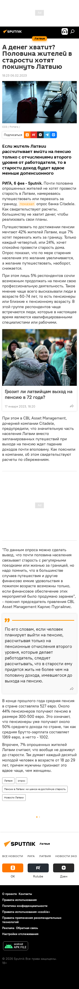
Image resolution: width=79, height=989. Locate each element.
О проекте (9, 894)
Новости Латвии (14, 797)
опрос (21, 780)
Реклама (8, 928)
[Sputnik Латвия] (13, 33)
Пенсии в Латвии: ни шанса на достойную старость (35, 789)
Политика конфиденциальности (24, 906)
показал (27, 203)
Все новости (12, 856)
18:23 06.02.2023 (14, 75)
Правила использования (19, 900)
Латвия (8, 780)
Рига (31, 856)
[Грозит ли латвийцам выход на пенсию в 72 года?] (39, 357)
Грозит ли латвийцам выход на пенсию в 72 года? (38, 394)
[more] (71, 406)
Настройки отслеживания (20, 934)
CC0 (4, 126)
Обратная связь (27, 928)
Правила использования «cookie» (26, 912)
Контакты (25, 894)
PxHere (14, 126)
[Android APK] (16, 946)
